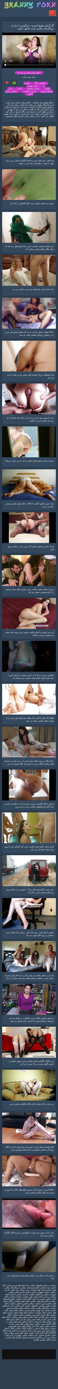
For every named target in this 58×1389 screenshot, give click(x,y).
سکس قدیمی (30, 1310)
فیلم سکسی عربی (32, 1290)
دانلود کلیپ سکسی (23, 1299)
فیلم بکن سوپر (43, 1331)
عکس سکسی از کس (18, 1335)
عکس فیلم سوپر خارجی (19, 1324)
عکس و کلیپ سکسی (32, 1308)
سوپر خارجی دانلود (23, 1319)
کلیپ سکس (51, 1299)
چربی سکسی (29, 91)
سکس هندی (11, 1331)
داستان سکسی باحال (13, 1297)
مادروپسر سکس (35, 1322)
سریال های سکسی (12, 1288)
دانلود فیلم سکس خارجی (17, 1312)
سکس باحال (7, 1285)
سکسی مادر (15, 1306)
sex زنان (35, 1326)
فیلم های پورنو (19, 1285)
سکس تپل (19, 1290)
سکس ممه (22, 1331)
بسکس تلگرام (22, 1337)
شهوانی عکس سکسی (21, 1315)
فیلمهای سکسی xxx (33, 1285)
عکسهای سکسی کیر (29, 1306)
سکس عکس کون (16, 1310)
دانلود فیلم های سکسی (39, 1301)
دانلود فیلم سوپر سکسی (17, 1333)
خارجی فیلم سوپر (38, 1319)
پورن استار (31, 1331)
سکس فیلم (47, 1322)
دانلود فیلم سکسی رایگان (19, 1301)
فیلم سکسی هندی (48, 1290)
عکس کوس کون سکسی (32, 1297)
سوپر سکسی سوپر (37, 1324)
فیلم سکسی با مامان (36, 1312)
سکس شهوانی (43, 1292)
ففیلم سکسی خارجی (31, 1294)
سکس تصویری (28, 1303)
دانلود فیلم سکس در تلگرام (37, 1328)
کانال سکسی (20, 1328)
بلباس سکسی (15, 1303)
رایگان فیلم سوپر (24, 1326)
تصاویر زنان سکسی (35, 1335)
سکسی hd (40, 83)
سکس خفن (22, 1322)
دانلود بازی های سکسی (29, 1288)
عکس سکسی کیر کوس (46, 1310)
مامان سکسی (33, 89)
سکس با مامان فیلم (13, 1294)
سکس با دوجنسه (35, 1337)
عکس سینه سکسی (48, 1288)
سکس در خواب (49, 1285)
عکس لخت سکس (36, 1333)
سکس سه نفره (38, 1299)
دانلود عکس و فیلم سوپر (28, 1317)
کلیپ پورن (35, 1315)
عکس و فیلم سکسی (27, 1292)
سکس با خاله (11, 1317)
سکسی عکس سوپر (47, 1326)
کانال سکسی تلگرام (42, 1340)
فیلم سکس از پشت (14, 1308)
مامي (20, 89)
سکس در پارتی (49, 1297)
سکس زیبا (44, 1294)
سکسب (37, 1303)
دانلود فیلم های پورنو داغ (29, 73)
